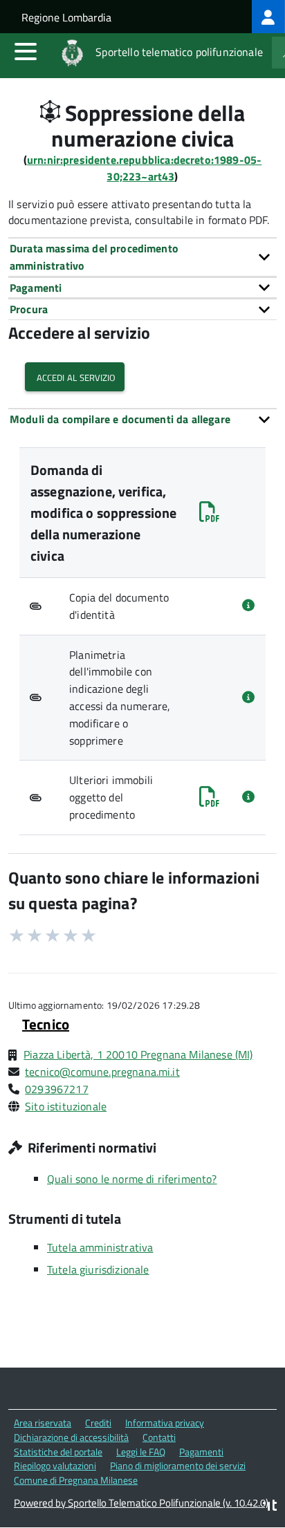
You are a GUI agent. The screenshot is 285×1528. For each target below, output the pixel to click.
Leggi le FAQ (140, 1451)
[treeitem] (268, 16)
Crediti (98, 1422)
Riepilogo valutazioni (55, 1465)
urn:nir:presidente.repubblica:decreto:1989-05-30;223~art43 (144, 168)
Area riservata (42, 1422)
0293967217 (57, 1089)
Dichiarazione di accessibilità (71, 1437)
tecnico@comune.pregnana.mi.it (102, 1071)
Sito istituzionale (66, 1106)
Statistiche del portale (58, 1451)
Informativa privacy (164, 1422)
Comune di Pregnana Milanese (76, 1480)
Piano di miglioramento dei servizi (178, 1465)
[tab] (142, 257)
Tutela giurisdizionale (98, 1269)
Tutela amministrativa (100, 1247)
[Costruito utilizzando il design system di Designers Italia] (270, 1507)
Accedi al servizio (75, 376)
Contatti (159, 1437)
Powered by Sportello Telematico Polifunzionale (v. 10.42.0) (141, 1503)
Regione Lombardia (66, 17)
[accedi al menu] (26, 51)
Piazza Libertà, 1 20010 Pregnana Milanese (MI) (138, 1054)
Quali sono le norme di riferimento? (132, 1179)
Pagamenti (201, 1451)
